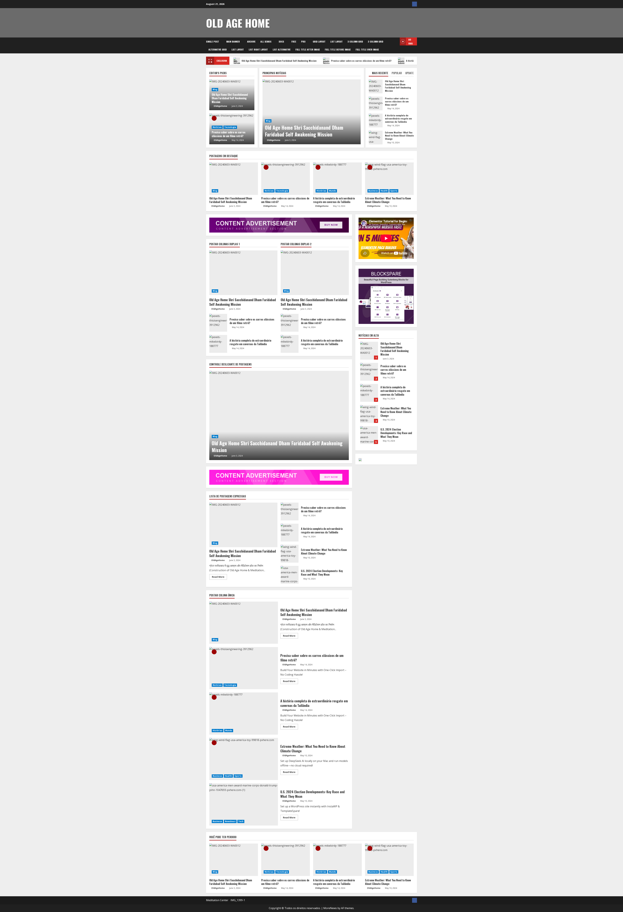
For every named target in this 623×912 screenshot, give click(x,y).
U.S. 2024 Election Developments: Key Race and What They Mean (290, 575)
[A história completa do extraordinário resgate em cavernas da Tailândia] (337, 178)
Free (293, 41)
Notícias (217, 127)
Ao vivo (410, 41)
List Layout (336, 41)
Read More (219, 577)
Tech (240, 821)
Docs (281, 41)
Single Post (212, 41)
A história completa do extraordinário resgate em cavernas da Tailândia (376, 120)
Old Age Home (238, 23)
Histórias (321, 190)
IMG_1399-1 (238, 900)
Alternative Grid (217, 49)
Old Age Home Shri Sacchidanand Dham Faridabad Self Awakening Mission (279, 60)
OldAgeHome (273, 140)
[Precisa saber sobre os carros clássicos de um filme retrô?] (285, 178)
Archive (251, 41)
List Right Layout (258, 49)
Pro (303, 41)
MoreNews (330, 908)
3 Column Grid (355, 41)
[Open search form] (396, 45)
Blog (268, 120)
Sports (393, 190)
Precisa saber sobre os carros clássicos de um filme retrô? (361, 60)
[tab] (378, 73)
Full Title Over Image (367, 49)
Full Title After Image (307, 49)
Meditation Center (217, 900)
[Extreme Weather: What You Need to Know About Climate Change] (389, 178)
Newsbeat (230, 821)
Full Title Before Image (338, 49)
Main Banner (233, 41)
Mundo (332, 190)
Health (384, 190)
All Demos (265, 41)
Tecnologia (230, 127)
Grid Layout (319, 41)
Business (373, 190)
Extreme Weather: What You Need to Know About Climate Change (376, 137)
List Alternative (282, 49)
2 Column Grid (375, 41)
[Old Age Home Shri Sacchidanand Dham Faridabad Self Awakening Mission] (312, 111)
